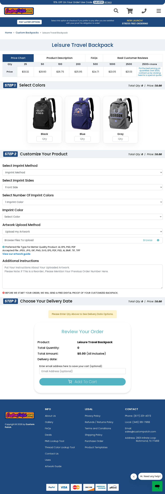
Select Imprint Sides (18, 180)
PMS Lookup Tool (54, 441)
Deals (48, 434)
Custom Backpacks (27, 32)
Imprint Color (12, 210)
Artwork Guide (53, 466)
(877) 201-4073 (142, 415)
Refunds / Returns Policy (99, 422)
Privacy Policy (92, 415)
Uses (48, 460)
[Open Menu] (158, 11)
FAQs (48, 428)
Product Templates (96, 447)
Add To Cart (85, 381)
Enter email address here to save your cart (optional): (70, 366)
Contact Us (51, 453)
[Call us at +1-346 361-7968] (144, 12)
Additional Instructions (20, 261)
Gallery (49, 422)
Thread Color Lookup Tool (60, 447)
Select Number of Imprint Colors (28, 195)
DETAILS (108, 2)
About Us (50, 415)
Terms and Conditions (98, 428)
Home (8, 32)
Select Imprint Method (20, 165)
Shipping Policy (93, 434)
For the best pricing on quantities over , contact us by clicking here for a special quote (149, 72)
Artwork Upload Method (21, 225)
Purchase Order (94, 441)
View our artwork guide (16, 254)
